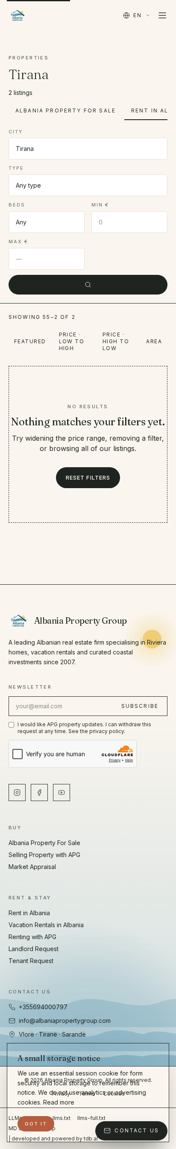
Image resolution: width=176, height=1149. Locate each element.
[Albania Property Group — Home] (18, 15)
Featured (30, 341)
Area (154, 341)
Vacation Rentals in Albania (46, 924)
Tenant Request (31, 960)
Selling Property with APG (44, 854)
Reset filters (88, 477)
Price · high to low (116, 341)
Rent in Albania (29, 912)
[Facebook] (39, 792)
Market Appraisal (32, 866)
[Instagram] (17, 792)
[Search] (88, 285)
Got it (36, 1124)
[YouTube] (61, 792)
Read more (58, 1102)
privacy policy (106, 731)
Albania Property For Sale (65, 110)
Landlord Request (34, 948)
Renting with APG (32, 936)
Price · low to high (72, 341)
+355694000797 (43, 1007)
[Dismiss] (150, 1123)
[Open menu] (162, 15)
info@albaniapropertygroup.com (65, 1020)
